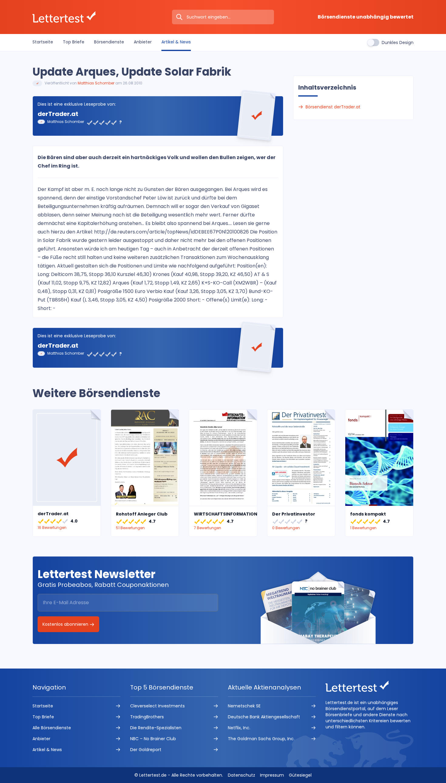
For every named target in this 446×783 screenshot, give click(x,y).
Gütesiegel (300, 775)
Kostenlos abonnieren (66, 624)
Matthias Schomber (96, 83)
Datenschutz (241, 775)
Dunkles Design (398, 42)
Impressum (272, 775)
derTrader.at (58, 114)
